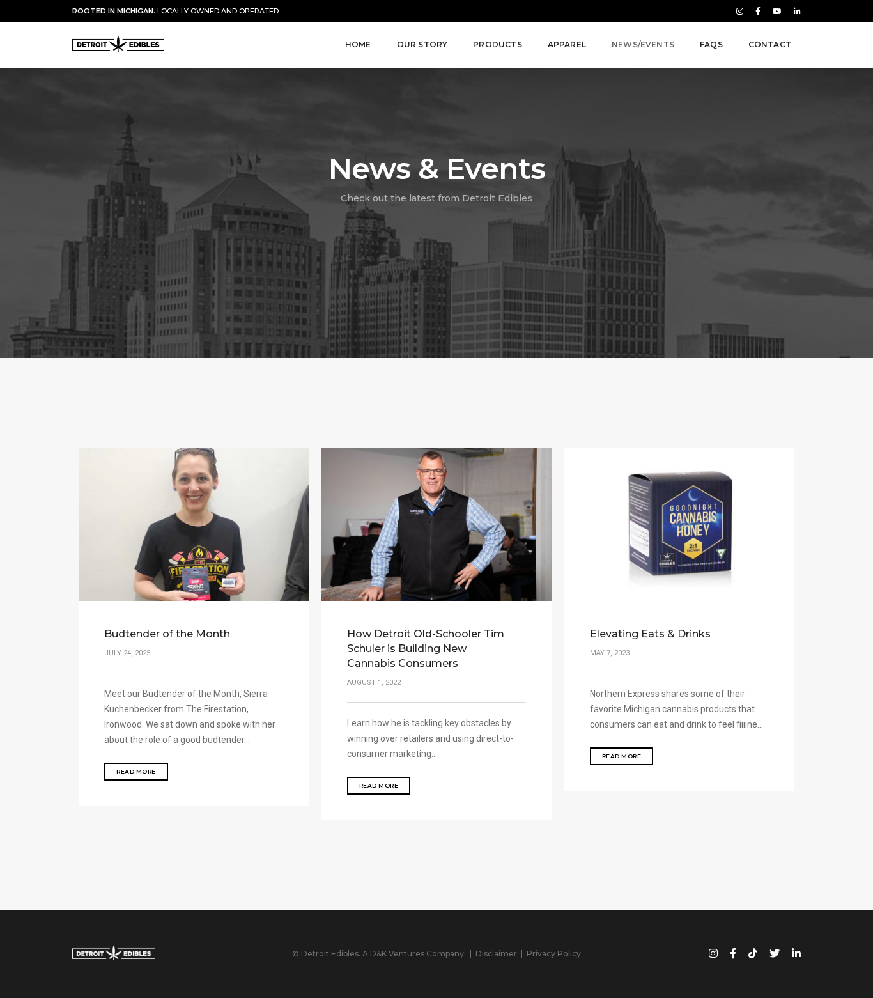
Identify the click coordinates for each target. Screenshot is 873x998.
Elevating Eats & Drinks (650, 634)
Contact (769, 44)
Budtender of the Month (167, 634)
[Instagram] (739, 10)
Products (497, 44)
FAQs (711, 44)
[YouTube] (777, 10)
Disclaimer (496, 953)
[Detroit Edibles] (118, 45)
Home (358, 44)
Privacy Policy (554, 953)
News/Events (643, 44)
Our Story (422, 44)
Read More (136, 771)
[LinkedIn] (795, 10)
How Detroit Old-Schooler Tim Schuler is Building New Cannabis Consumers (425, 648)
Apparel (567, 44)
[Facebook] (758, 10)
